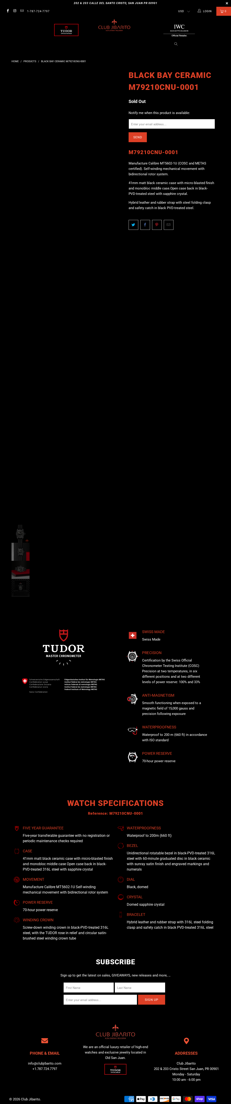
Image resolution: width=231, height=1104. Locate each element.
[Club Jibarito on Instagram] (14, 11)
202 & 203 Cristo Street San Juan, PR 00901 (186, 1069)
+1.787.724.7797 (44, 1069)
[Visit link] (179, 30)
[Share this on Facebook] (145, 225)
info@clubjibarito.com (44, 1063)
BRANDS (78, 44)
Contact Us (137, 44)
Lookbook (114, 44)
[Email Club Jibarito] (22, 11)
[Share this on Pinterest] (157, 225)
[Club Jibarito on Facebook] (7, 11)
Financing (160, 44)
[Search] (176, 44)
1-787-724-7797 (38, 11)
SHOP (97, 44)
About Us (60, 44)
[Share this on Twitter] (133, 225)
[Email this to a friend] (168, 225)
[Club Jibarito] (66, 30)
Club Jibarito (30, 1099)
